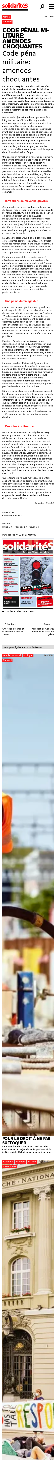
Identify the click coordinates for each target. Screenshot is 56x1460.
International (10, 1166)
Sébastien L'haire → (12, 516)
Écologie (27, 655)
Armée (6, 17)
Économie (8, 1162)
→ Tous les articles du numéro (17, 611)
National (7, 21)
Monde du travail (12, 655)
